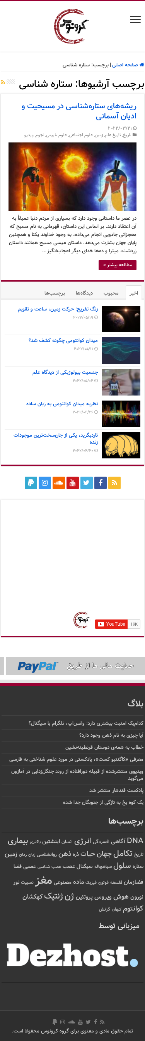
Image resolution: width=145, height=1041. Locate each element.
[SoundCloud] (59, 483)
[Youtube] (73, 483)
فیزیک (91, 882)
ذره (76, 855)
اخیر (134, 293)
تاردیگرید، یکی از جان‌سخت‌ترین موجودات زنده (56, 439)
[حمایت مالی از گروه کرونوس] (72, 666)
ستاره (138, 867)
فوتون (103, 882)
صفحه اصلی (126, 65)
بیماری (18, 841)
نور (16, 882)
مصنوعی (63, 882)
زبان (31, 855)
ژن (69, 896)
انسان (67, 842)
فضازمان (133, 882)
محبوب (111, 293)
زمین (99, 135)
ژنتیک (53, 896)
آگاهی (118, 841)
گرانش (104, 909)
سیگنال (85, 866)
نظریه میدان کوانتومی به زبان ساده (62, 404)
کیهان (116, 909)
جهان (104, 854)
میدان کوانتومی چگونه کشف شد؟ (63, 341)
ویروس (103, 897)
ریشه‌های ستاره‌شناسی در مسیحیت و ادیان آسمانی (79, 111)
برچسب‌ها (54, 293)
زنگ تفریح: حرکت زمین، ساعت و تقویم (58, 309)
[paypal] (31, 483)
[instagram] (45, 483)
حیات (87, 854)
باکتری (35, 842)
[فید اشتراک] (3, 83)
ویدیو (29, 135)
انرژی (82, 841)
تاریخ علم (113, 135)
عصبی (29, 867)
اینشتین (51, 841)
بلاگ (135, 704)
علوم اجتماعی (81, 135)
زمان (23, 854)
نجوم (40, 135)
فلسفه (116, 883)
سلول (122, 866)
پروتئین (84, 897)
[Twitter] (86, 483)
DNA (135, 841)
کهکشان (32, 897)
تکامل (123, 853)
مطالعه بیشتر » (117, 265)
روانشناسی (47, 855)
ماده (78, 882)
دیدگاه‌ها (84, 293)
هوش (121, 897)
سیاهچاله (103, 867)
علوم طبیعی (56, 135)
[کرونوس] (72, 25)
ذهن (64, 854)
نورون (136, 897)
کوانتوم (133, 908)
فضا (18, 866)
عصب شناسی (49, 866)
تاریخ (127, 135)
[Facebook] (100, 483)
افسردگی (101, 842)
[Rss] (114, 483)
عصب (69, 866)
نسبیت (27, 883)
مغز (43, 881)
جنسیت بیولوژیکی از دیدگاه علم (65, 372)
